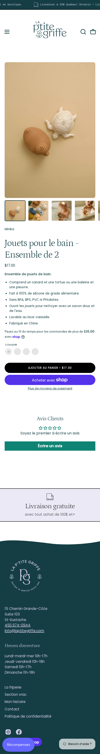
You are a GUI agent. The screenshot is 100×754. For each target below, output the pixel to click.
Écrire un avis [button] (50, 446)
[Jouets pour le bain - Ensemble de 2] (15, 210)
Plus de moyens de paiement (50, 388)
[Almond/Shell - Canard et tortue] (8, 351)
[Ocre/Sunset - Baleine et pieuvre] (26, 351)
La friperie (13, 687)
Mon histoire (15, 701)
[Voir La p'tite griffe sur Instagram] (8, 731)
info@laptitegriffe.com (24, 630)
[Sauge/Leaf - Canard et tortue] (35, 351)
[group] (50, 4)
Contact (12, 709)
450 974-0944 (17, 625)
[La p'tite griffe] (50, 31)
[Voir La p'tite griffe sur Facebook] (18, 731)
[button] (83, 32)
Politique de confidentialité (28, 716)
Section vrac (16, 694)
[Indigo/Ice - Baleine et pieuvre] (17, 351)
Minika (9, 229)
